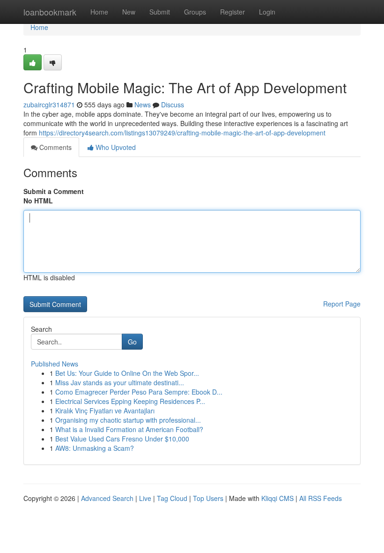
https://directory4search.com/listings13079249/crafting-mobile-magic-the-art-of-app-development (182, 132)
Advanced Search (107, 498)
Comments (54, 147)
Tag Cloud (172, 498)
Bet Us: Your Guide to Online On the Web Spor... (127, 373)
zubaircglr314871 (49, 104)
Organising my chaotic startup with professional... (128, 420)
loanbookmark (49, 12)
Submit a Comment (53, 191)
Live (145, 498)
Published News (54, 363)
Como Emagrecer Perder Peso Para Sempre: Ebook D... (138, 391)
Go (132, 341)
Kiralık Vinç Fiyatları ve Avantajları (105, 410)
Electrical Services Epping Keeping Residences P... (130, 401)
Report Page (342, 303)
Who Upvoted (115, 147)
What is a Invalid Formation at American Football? (129, 429)
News (142, 104)
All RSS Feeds (320, 498)
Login (267, 11)
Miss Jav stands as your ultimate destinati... (119, 382)
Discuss (172, 104)
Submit (159, 11)
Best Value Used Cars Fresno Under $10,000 (122, 438)
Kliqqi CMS (277, 498)
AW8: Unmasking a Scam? (94, 448)
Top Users (208, 498)
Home (99, 11)
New (128, 11)
